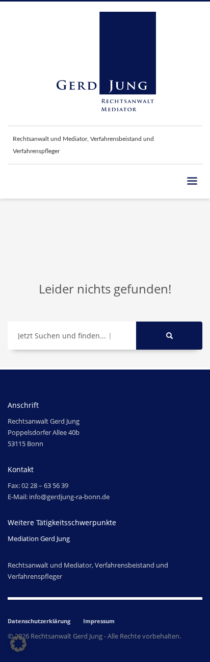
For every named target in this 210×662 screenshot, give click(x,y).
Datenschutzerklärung (39, 621)
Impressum (99, 621)
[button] (18, 643)
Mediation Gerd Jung (39, 538)
